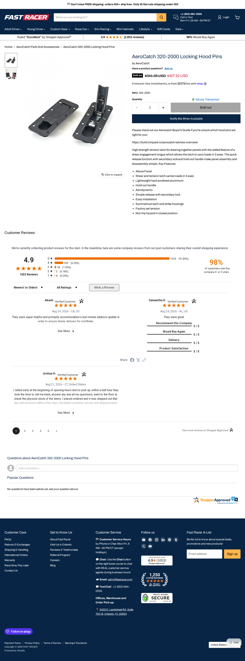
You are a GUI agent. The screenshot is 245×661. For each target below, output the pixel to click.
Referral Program (60, 555)
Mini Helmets (125, 29)
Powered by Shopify (14, 650)
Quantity (137, 99)
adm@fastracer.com (120, 579)
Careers (55, 560)
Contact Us (11, 570)
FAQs (7, 539)
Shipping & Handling (16, 549)
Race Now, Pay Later (16, 565)
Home (8, 46)
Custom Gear (59, 29)
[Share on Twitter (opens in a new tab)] (138, 360)
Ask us (168, 68)
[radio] (122, 258)
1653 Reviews (33, 274)
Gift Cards (163, 29)
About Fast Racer (60, 539)
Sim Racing (102, 29)
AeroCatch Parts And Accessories (37, 46)
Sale (178, 29)
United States (223, 644)
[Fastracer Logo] (26, 17)
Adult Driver (12, 29)
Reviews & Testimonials (64, 549)
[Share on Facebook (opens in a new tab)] (132, 360)
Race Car (81, 29)
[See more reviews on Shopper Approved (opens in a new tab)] (144, 360)
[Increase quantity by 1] (163, 107)
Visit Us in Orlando (61, 544)
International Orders (16, 555)
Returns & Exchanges (17, 544)
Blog (52, 565)
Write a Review (104, 287)
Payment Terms (12, 643)
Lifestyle (144, 29)
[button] (11, 60)
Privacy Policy (32, 643)
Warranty (9, 560)
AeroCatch (142, 63)
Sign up (232, 554)
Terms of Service (52, 643)
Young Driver (35, 29)
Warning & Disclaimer (76, 643)
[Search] (161, 17)
